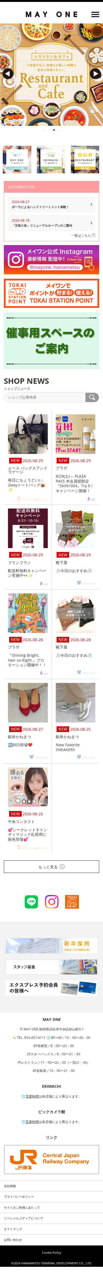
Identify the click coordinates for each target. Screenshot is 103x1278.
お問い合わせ (13, 1240)
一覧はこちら (81, 235)
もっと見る (48, 866)
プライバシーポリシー (19, 1197)
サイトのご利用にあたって (22, 1207)
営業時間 (32, 1096)
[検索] (92, 397)
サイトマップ (13, 1229)
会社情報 (10, 1186)
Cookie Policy (51, 1253)
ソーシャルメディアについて (23, 1218)
